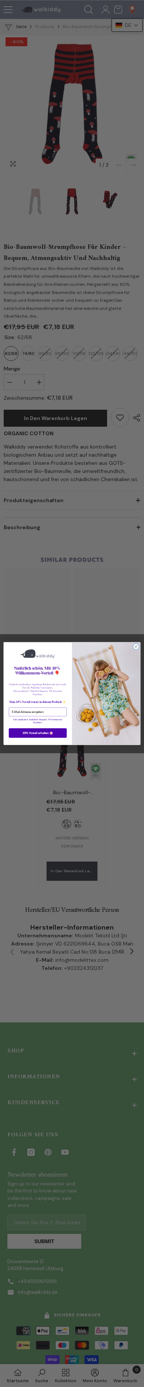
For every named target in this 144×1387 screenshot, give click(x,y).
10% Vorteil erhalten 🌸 (38, 732)
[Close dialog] (136, 646)
